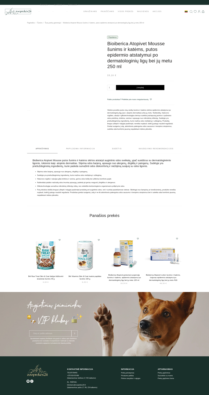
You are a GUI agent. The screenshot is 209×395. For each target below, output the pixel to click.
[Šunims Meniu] (39, 11)
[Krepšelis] (203, 11)
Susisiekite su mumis (165, 376)
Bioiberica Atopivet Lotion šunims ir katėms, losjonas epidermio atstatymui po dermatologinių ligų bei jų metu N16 (163, 277)
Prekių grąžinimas (164, 373)
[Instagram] (32, 381)
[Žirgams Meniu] (67, 11)
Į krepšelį (140, 88)
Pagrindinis (31, 23)
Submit (74, 333)
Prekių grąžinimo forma (166, 378)
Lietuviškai (179, 11)
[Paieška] (191, 11)
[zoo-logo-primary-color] (18, 11)
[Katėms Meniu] (53, 11)
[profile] (199, 11)
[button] (151, 99)
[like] (195, 11)
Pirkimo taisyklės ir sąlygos (130, 378)
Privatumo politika (127, 376)
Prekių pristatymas (127, 373)
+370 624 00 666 (73, 375)
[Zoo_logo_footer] (37, 371)
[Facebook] (28, 381)
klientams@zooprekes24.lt (76, 385)
